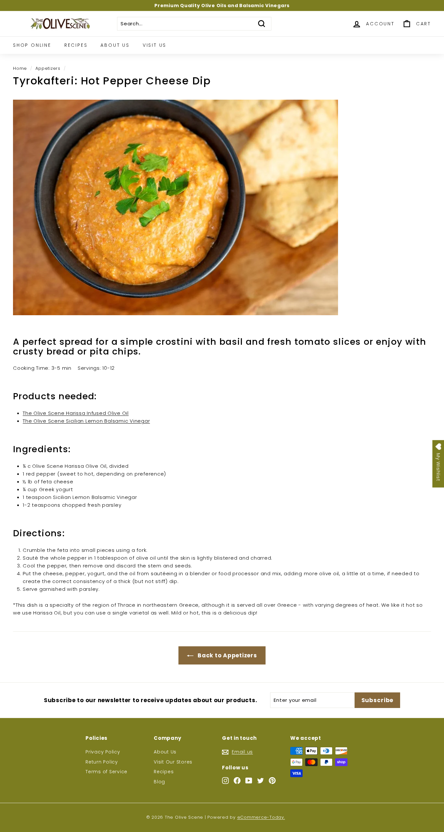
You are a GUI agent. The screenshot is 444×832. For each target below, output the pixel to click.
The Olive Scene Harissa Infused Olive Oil (76, 413)
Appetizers (47, 68)
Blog (159, 781)
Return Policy (101, 762)
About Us (114, 45)
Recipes (76, 45)
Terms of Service (106, 771)
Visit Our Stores (173, 762)
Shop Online (32, 45)
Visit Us (154, 45)
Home (20, 68)
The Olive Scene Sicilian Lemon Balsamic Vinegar (86, 420)
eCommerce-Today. (261, 817)
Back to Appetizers (226, 655)
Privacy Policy (102, 752)
